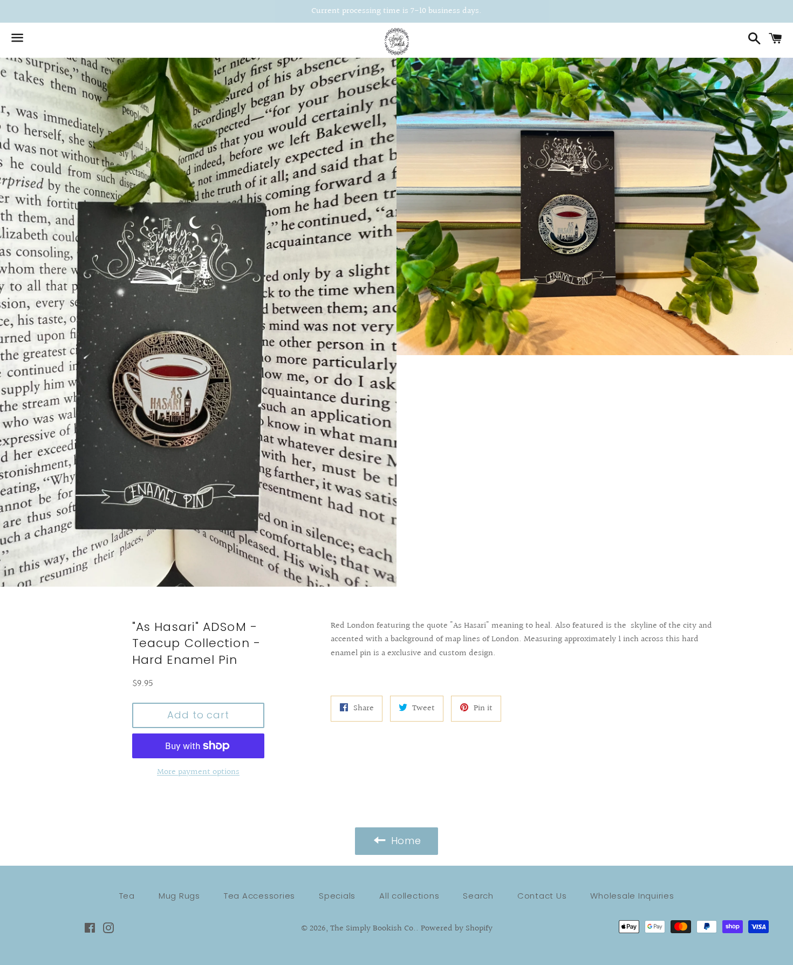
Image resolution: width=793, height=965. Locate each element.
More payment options (198, 772)
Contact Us (542, 895)
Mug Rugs (179, 895)
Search (478, 895)
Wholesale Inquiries (632, 895)
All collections (409, 895)
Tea (127, 895)
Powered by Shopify (457, 928)
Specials (337, 895)
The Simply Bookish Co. (373, 928)
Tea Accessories (259, 895)
